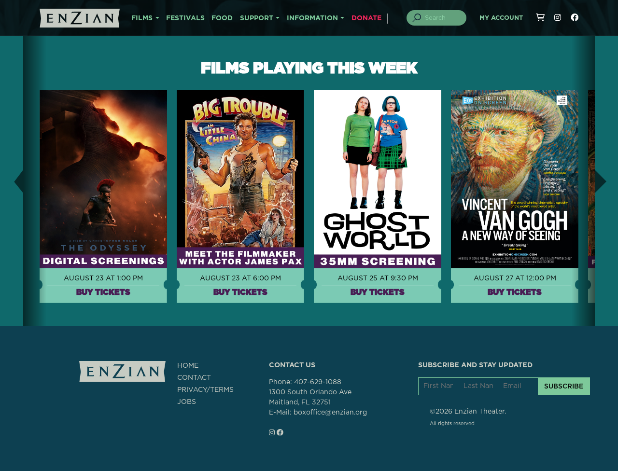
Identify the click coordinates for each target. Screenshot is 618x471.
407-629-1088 (317, 382)
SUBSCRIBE (563, 386)
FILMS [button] (142, 18)
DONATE (366, 18)
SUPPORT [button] (256, 18)
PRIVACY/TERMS (205, 390)
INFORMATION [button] (312, 18)
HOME (187, 365)
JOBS (186, 402)
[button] (11, 181)
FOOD (222, 18)
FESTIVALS (185, 18)
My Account (501, 18)
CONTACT (194, 377)
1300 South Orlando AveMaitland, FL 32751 (310, 397)
